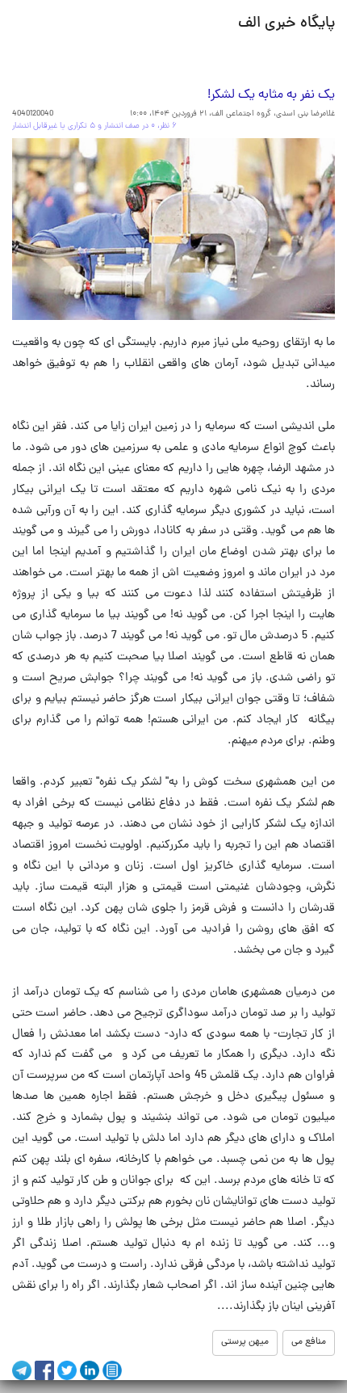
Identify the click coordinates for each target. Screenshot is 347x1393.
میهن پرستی (245, 1342)
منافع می (308, 1342)
